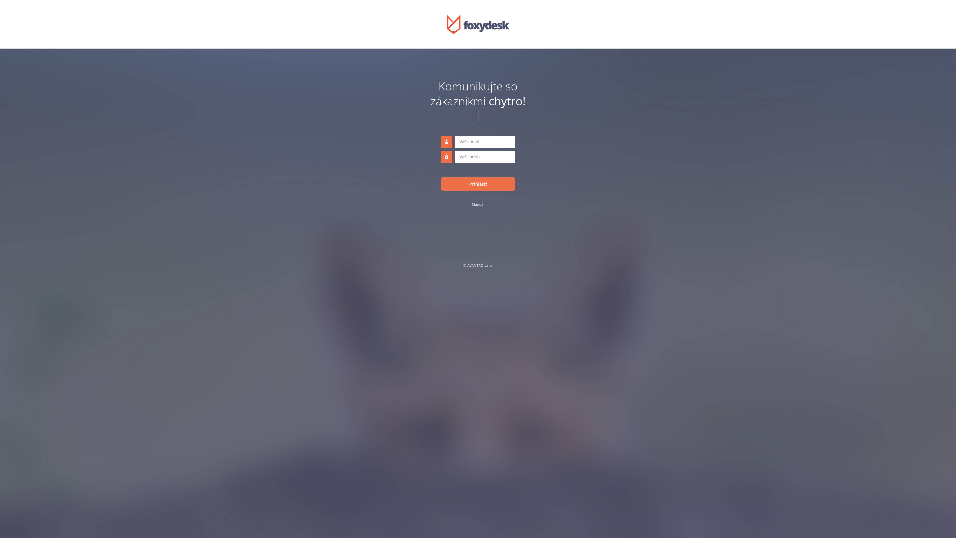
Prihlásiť (478, 184)
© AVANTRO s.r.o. (478, 265)
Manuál (478, 204)
